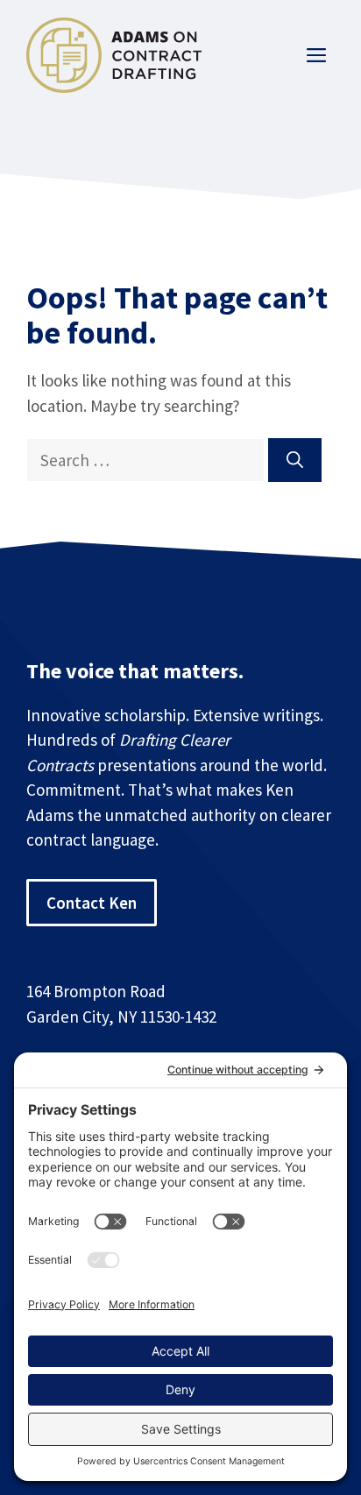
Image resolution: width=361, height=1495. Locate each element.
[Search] (295, 460)
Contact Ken (91, 902)
